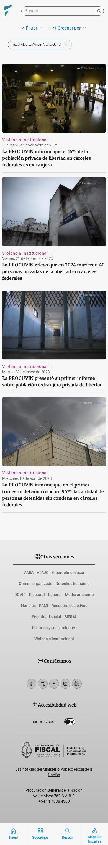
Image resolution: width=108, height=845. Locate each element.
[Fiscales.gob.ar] (8, 11)
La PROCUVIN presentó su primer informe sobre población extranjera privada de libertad (52, 381)
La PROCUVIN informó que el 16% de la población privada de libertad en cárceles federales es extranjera (46, 158)
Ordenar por (69, 28)
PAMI (43, 605)
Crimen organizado (35, 583)
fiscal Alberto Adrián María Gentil (36, 44)
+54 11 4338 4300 (54, 801)
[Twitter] (43, 684)
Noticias (28, 605)
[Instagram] (65, 684)
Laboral (55, 594)
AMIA (29, 572)
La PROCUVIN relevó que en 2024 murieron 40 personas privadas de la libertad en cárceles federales (53, 271)
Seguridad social (46, 616)
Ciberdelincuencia (68, 572)
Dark (70, 723)
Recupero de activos (69, 605)
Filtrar (31, 28)
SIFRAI (70, 616)
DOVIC (20, 594)
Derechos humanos (72, 583)
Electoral (37, 594)
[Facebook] (31, 684)
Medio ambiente (79, 594)
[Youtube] (54, 684)
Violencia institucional (25, 140)
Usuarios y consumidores (54, 628)
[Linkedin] (77, 684)
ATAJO (43, 572)
